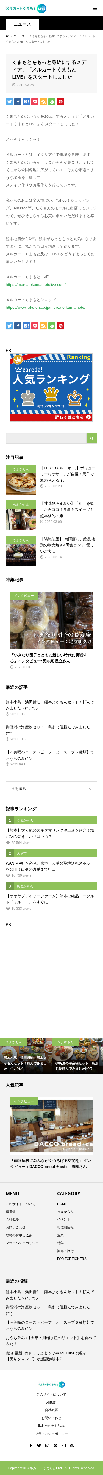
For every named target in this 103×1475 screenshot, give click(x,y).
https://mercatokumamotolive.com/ (36, 284)
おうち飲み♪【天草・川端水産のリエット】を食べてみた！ (51, 1340)
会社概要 (12, 1219)
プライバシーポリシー (22, 1243)
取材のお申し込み (19, 1235)
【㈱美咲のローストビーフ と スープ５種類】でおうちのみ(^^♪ (50, 1325)
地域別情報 (65, 1227)
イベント (63, 1219)
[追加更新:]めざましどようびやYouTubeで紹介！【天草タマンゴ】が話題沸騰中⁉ (48, 1356)
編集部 (11, 1211)
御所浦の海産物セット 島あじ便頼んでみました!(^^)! (48, 1310)
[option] (26, 1056)
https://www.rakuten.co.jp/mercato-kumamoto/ (45, 307)
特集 (60, 1243)
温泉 (60, 1235)
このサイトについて (20, 1204)
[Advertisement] (51, 978)
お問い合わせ (16, 1227)
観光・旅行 (65, 1251)
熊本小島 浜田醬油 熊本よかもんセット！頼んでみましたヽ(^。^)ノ (50, 1295)
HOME (62, 1204)
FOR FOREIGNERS (72, 1259)
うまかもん (65, 1211)
